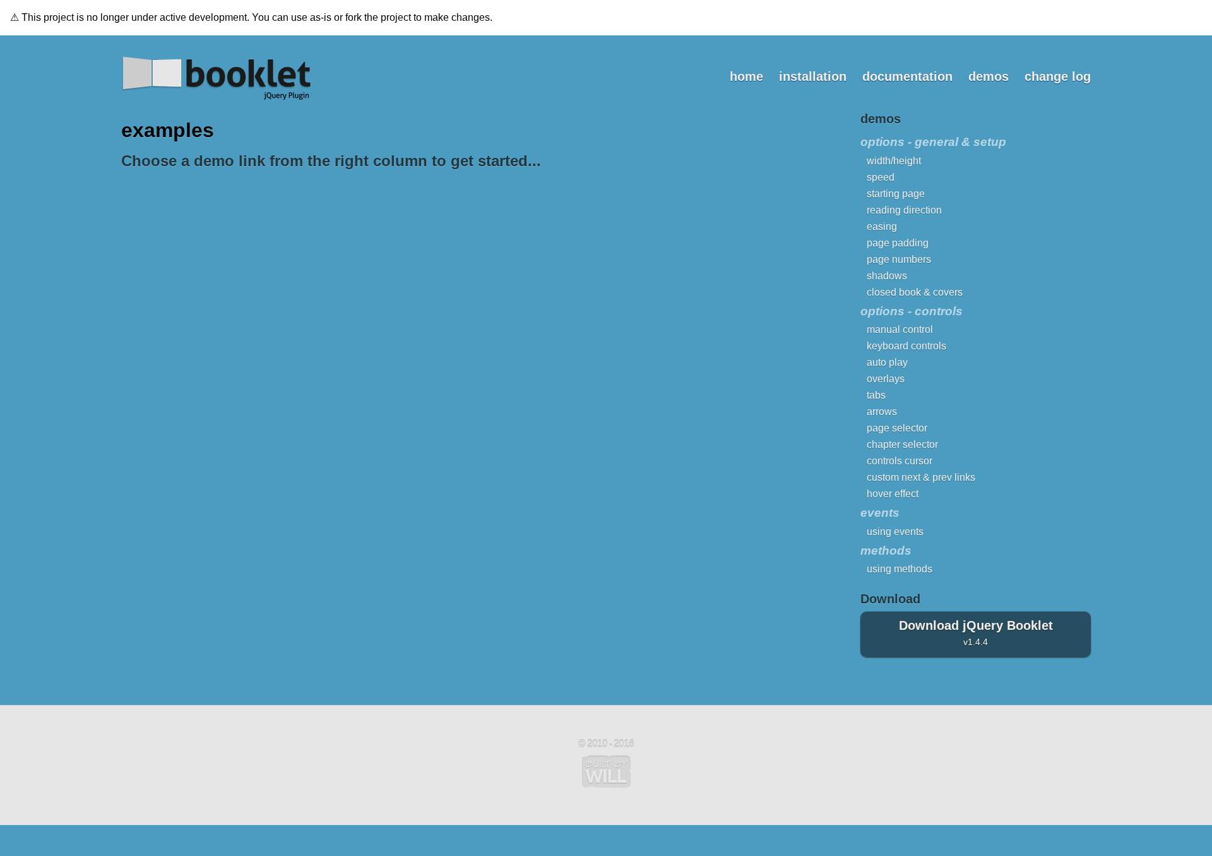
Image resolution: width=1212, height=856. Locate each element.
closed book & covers (915, 292)
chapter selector (902, 444)
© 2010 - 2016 (606, 743)
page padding (898, 243)
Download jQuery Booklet (976, 632)
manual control (900, 329)
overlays (886, 378)
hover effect (892, 493)
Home (746, 76)
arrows (882, 411)
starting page (896, 193)
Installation (813, 76)
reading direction (904, 210)
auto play (887, 362)
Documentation (907, 76)
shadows (887, 275)
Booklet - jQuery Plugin (216, 78)
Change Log (1058, 76)
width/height (894, 160)
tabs (876, 395)
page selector (897, 428)
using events (895, 531)
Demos (988, 76)
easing (882, 226)
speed (880, 177)
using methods (899, 569)
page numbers (899, 259)
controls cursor (899, 460)
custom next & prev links (921, 477)
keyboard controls (906, 346)
